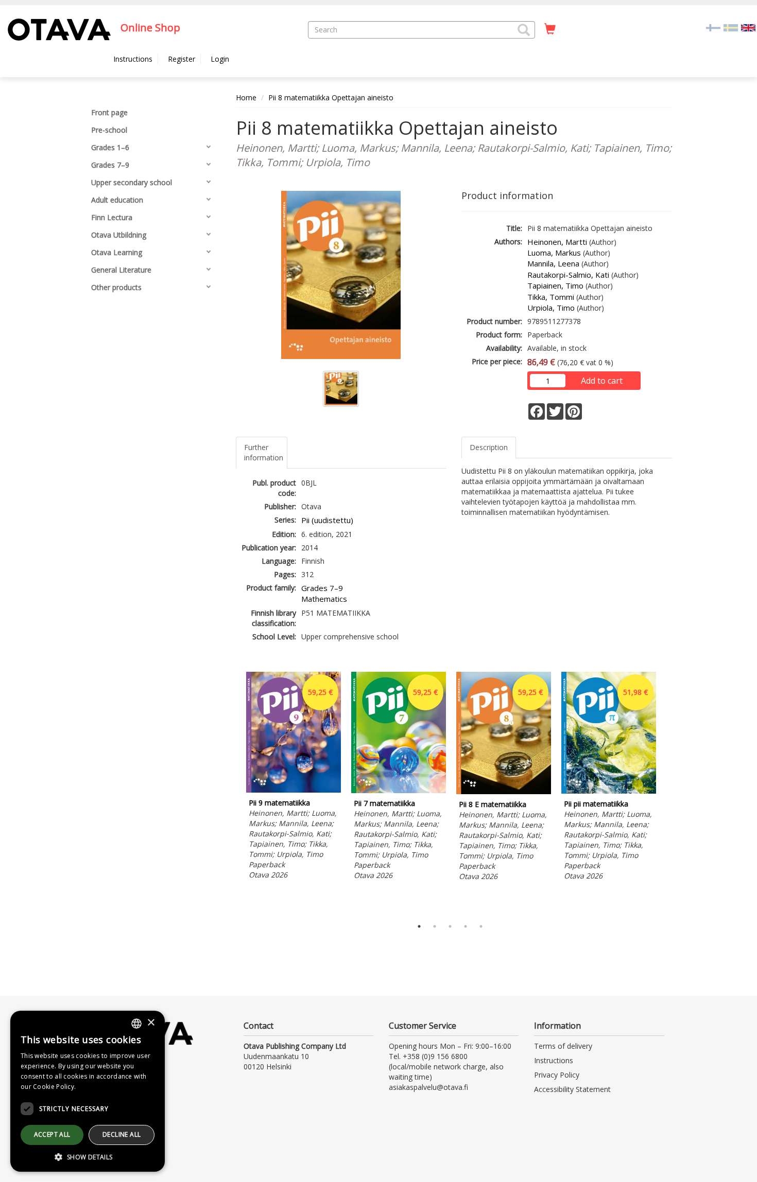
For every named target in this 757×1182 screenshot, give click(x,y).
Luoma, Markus (554, 252)
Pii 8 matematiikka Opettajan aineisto (330, 97)
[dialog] (87, 1091)
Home (246, 97)
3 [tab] (450, 926)
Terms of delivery (563, 1046)
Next (667, 792)
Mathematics (324, 599)
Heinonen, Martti (557, 242)
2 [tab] (434, 926)
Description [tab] (489, 447)
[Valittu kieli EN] (748, 27)
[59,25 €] (293, 790)
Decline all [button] (121, 1134)
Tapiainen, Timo (555, 285)
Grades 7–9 (322, 588)
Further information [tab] (263, 452)
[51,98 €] (608, 791)
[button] (524, 30)
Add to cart (602, 380)
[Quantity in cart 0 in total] (550, 29)
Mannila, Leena (553, 263)
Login (220, 59)
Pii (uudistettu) (327, 520)
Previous (233, 792)
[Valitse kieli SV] (730, 27)
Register (181, 59)
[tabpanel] (293, 777)
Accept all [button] (52, 1134)
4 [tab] (465, 926)
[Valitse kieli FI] (713, 27)
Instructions (132, 59)
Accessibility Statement (572, 1089)
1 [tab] (419, 926)
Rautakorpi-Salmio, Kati (568, 275)
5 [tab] (481, 926)
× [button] (150, 1023)
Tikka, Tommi (550, 297)
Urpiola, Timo (551, 307)
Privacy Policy (556, 1075)
